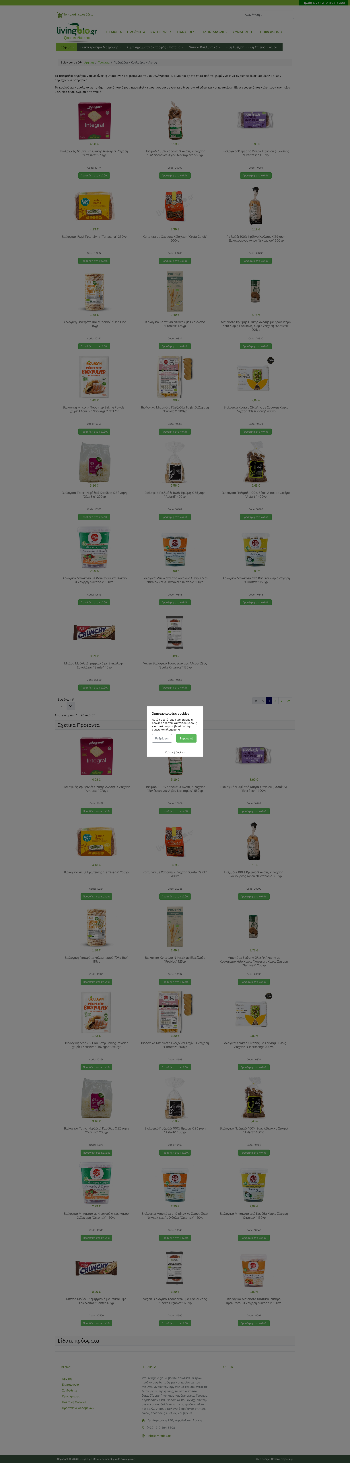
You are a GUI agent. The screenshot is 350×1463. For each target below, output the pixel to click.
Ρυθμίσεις (162, 738)
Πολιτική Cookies (175, 752)
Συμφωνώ (186, 738)
